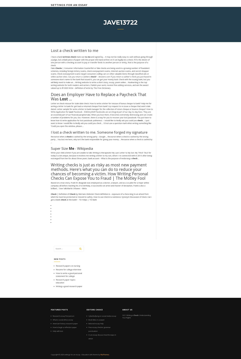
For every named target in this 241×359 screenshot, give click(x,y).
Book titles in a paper (96, 320)
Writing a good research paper (69, 286)
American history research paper (65, 323)
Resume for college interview (68, 269)
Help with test (58, 331)
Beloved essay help (96, 323)
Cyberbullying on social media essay (102, 316)
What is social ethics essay (63, 320)
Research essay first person (63, 316)
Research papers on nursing (68, 266)
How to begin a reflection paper (65, 327)
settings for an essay (69, 5)
